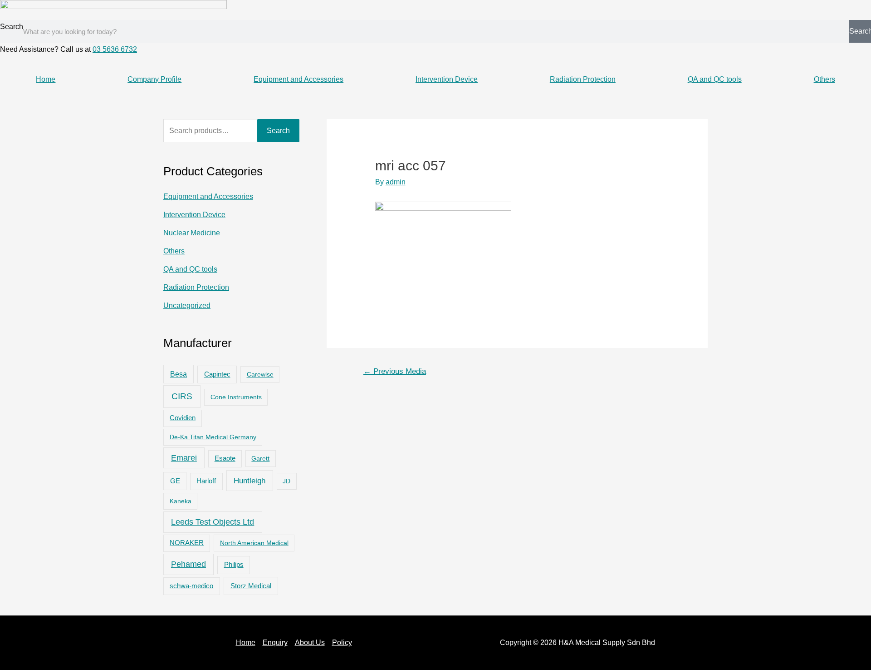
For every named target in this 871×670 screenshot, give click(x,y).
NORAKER (187, 542)
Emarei (184, 457)
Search (11, 26)
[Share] (841, 10)
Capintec (217, 374)
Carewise (260, 374)
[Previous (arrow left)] (16, 334)
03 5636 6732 (115, 49)
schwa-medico (191, 586)
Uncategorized (186, 305)
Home (45, 79)
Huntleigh (249, 480)
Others (824, 79)
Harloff (206, 481)
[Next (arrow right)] (855, 334)
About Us (310, 642)
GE (175, 481)
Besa (178, 374)
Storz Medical (250, 586)
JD (286, 481)
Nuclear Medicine (191, 233)
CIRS (181, 396)
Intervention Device (447, 79)
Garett (260, 458)
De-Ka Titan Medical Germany (213, 437)
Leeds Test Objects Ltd (212, 521)
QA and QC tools (715, 79)
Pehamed (188, 564)
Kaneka (180, 501)
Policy (342, 642)
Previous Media (394, 371)
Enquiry (275, 642)
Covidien (183, 418)
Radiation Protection (583, 79)
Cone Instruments (236, 397)
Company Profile (154, 79)
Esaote (225, 458)
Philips (234, 564)
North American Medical (254, 542)
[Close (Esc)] (861, 10)
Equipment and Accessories (298, 79)
